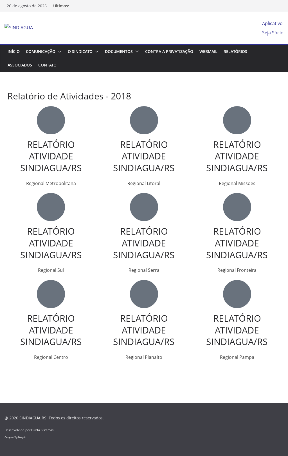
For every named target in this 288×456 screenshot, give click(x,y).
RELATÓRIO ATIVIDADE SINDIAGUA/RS (51, 156)
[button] (58, 51)
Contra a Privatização (169, 51)
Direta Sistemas (42, 430)
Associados (20, 65)
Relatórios (235, 51)
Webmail (208, 51)
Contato (47, 65)
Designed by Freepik (15, 437)
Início (14, 51)
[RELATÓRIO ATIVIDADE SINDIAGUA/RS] (51, 120)
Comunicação (40, 51)
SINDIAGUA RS (32, 418)
